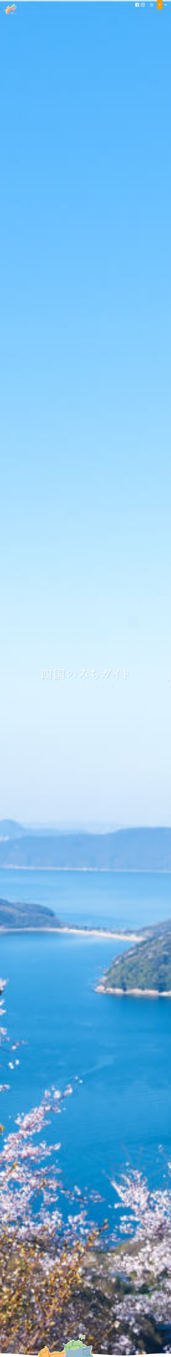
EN (165, 5)
